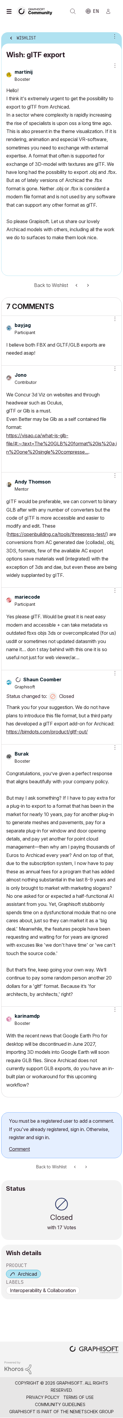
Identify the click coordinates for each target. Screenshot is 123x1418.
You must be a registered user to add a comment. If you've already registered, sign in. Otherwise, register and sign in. (61, 1129)
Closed (66, 696)
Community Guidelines (60, 1404)
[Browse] (10, 11)
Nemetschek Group (92, 1411)
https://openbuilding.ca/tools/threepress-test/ (57, 534)
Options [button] (113, 36)
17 (59, 1227)
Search (72, 11)
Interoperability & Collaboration (43, 1290)
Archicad (27, 1274)
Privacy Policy (42, 1397)
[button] (113, 319)
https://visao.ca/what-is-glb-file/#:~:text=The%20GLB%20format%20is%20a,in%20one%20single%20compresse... (61, 443)
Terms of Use (78, 1397)
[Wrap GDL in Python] (77, 285)
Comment (19, 1149)
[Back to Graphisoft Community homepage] (36, 10)
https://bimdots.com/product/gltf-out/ (47, 732)
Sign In (111, 11)
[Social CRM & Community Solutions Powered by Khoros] (17, 1367)
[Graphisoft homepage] (94, 1350)
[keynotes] (87, 285)
